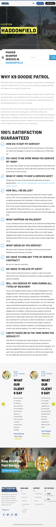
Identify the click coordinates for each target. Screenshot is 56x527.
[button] (3, 404)
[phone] (45, 494)
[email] (45, 500)
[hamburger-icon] (33, 3)
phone (49, 493)
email (48, 499)
